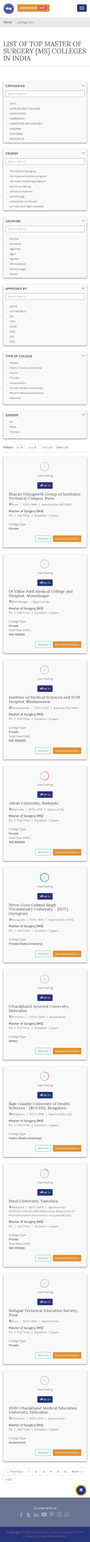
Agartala (15, 248)
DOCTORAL (16, 133)
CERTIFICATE (18, 113)
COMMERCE (17, 118)
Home (7, 22)
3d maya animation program (28, 176)
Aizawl (14, 274)
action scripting (20, 186)
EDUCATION (17, 138)
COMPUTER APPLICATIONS (26, 123)
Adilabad (15, 243)
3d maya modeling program (28, 181)
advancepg (17, 196)
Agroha (14, 258)
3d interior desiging (23, 171)
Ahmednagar (18, 269)
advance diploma (21, 191)
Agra (13, 253)
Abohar (14, 238)
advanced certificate (23, 201)
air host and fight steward (26, 206)
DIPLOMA (15, 128)
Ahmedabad (18, 263)
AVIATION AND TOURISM (25, 108)
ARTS (13, 103)
